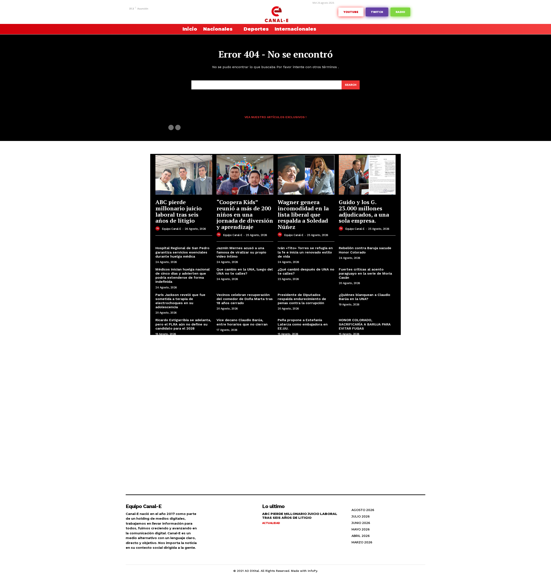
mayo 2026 (360, 529)
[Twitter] (174, 14)
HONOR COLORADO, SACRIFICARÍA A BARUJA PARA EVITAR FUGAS (365, 324)
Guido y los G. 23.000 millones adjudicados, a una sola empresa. (364, 211)
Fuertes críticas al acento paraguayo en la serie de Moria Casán (365, 273)
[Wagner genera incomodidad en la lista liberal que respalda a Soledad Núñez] (306, 175)
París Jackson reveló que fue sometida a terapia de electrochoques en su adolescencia (180, 301)
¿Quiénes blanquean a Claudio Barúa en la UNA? (364, 297)
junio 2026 (360, 523)
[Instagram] (147, 14)
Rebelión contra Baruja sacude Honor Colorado (365, 250)
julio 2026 (360, 516)
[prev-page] (171, 127)
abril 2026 (360, 536)
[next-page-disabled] (178, 127)
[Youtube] (187, 14)
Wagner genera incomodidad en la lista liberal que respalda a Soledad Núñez (303, 214)
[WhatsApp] (180, 14)
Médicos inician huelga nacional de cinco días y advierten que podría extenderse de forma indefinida (182, 275)
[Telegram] (154, 14)
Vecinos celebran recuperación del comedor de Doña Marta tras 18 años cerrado (245, 299)
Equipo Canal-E (171, 228)
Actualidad (271, 523)
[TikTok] (161, 14)
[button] (166, 29)
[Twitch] (167, 14)
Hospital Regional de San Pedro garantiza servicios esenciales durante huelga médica (182, 252)
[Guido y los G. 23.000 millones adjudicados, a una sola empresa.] (367, 175)
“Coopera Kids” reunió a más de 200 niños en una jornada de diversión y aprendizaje (245, 214)
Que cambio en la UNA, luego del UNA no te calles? (245, 271)
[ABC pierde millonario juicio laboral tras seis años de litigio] (183, 175)
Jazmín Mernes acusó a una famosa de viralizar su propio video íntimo (241, 252)
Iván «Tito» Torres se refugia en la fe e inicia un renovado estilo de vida (305, 252)
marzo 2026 (361, 542)
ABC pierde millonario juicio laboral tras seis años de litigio (178, 211)
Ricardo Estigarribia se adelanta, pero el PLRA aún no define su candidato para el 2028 (183, 324)
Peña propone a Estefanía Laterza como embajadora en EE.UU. (303, 324)
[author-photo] (158, 228)
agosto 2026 (362, 510)
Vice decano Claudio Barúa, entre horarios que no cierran (242, 322)
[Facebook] (141, 14)
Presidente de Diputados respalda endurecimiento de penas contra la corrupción (302, 299)
